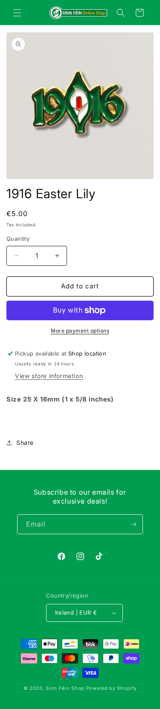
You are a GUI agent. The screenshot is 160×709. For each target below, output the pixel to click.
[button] (17, 12)
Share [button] (25, 442)
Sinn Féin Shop (65, 688)
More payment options (80, 330)
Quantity (17, 238)
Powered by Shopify (111, 688)
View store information (49, 375)
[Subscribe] (133, 524)
